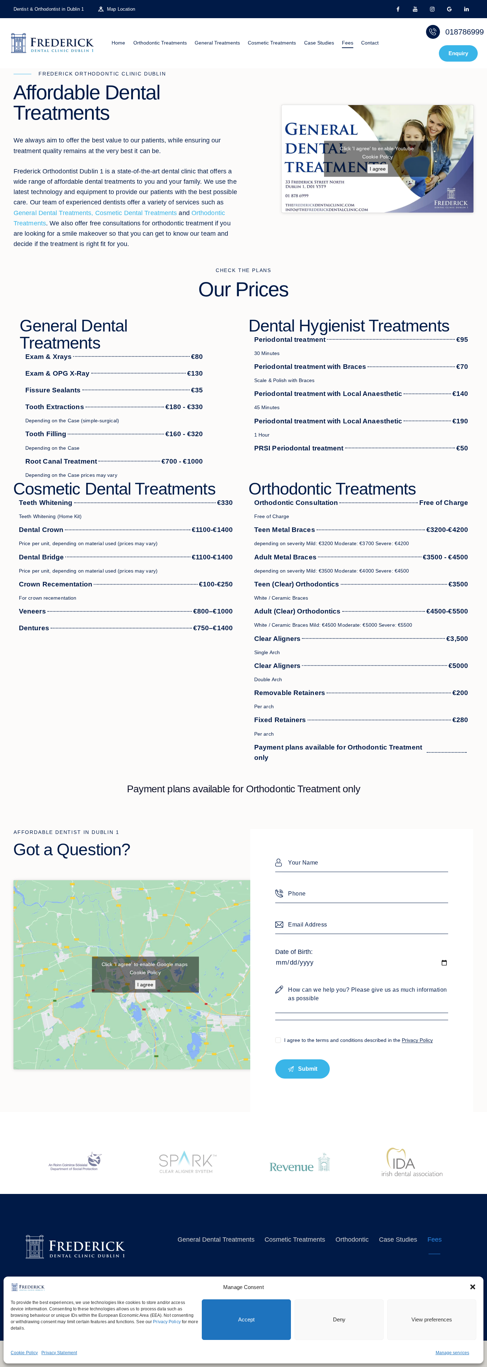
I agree (378, 169)
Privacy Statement (59, 1352)
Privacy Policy (166, 1321)
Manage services (453, 1352)
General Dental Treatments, (53, 212)
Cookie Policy (24, 1352)
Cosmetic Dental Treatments (136, 212)
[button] (472, 1286)
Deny (339, 1319)
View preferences (431, 1319)
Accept (246, 1319)
